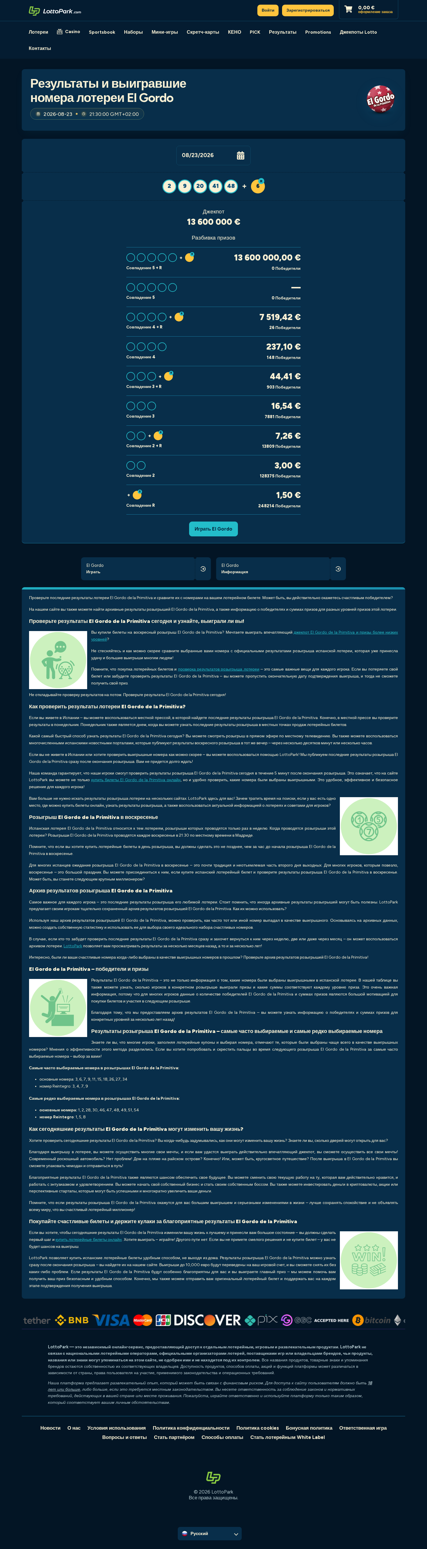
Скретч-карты (203, 32)
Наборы (133, 32)
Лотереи (38, 32)
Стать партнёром (174, 1437)
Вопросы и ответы (124, 1437)
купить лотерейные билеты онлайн (88, 1239)
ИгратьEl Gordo (213, 529)
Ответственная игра (363, 1428)
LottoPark (73, 946)
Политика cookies (257, 1428)
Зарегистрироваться (308, 10)
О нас (73, 1428)
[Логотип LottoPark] (55, 10)
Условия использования (116, 1428)
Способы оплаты (222, 1437)
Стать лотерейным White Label (287, 1437)
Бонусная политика (309, 1428)
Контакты (40, 48)
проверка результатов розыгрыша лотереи (218, 669)
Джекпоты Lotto (358, 32)
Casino (72, 31)
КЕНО (234, 32)
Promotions (318, 32)
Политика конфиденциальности (191, 1428)
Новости (50, 1428)
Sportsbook (102, 32)
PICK (255, 32)
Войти (268, 10)
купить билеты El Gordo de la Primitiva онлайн (136, 779)
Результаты (283, 32)
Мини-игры (165, 32)
